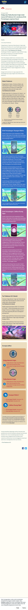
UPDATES (8, 9)
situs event (11, 422)
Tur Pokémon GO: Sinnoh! (14, 50)
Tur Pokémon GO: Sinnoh (8, 303)
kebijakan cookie (5, 602)
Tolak (17, 608)
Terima (24, 608)
